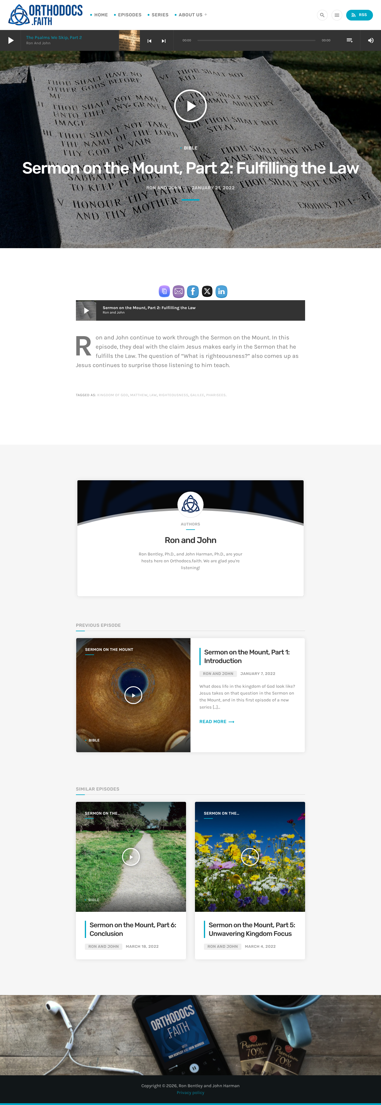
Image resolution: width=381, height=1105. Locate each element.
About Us (191, 15)
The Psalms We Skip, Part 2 (54, 37)
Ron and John (190, 540)
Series (160, 15)
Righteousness (173, 395)
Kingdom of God (112, 395)
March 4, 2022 (260, 947)
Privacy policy (190, 1092)
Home (101, 15)
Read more (217, 721)
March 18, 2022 (142, 947)
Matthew (138, 395)
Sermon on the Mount (109, 650)
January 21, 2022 (213, 188)
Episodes (130, 15)
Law (153, 395)
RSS (359, 15)
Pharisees (216, 395)
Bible (191, 148)
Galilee (197, 395)
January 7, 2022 (258, 674)
